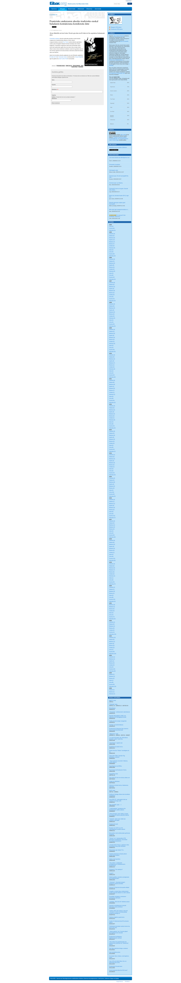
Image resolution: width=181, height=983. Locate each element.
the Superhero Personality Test (117, 73)
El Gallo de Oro (53, 57)
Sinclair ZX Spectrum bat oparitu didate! (119, 887)
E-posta (54, 84)
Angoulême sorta (113, 773)
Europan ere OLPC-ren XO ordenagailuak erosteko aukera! (117, 828)
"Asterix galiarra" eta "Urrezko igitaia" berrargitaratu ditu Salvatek (118, 932)
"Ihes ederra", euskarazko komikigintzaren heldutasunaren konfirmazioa (117, 864)
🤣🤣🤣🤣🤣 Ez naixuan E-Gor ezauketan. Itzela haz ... (117, 216)
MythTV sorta (112, 700)
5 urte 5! (111, 873)
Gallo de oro (69, 65)
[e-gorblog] (115, 20)
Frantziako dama (61, 65)
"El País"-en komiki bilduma (116, 724)
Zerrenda (98, 9)
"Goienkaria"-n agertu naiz (115, 743)
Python (117, 978)
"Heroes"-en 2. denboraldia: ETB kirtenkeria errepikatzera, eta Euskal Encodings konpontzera (118, 840)
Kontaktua (127, 981)
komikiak (81, 66)
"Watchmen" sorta (113, 733)
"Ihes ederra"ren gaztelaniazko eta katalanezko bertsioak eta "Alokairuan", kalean (119, 943)
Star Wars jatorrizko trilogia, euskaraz (118, 948)
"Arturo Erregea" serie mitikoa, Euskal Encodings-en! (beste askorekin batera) (119, 814)
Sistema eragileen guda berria (116, 917)
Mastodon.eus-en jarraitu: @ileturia (118, 147)
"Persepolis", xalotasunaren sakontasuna (119, 712)
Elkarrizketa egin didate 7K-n (116, 850)
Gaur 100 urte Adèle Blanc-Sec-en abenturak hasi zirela (117, 962)
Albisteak (81, 9)
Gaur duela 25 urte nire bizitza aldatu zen (119, 777)
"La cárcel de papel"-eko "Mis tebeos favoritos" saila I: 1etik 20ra (118, 738)
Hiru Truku (65, 42)
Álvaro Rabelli (78, 57)
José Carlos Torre (63, 58)
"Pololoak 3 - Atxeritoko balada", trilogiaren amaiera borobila (117, 883)
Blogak (62, 9)
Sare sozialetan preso (114, 952)
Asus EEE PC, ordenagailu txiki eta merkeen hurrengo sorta (118, 800)
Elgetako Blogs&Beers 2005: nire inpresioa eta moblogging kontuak (117, 716)
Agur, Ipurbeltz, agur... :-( (115, 804)
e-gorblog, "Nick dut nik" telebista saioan (119, 901)
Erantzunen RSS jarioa (117, 29)
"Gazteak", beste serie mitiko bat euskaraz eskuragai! (117, 819)
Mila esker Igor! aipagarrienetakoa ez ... (119, 209)
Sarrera (54, 9)
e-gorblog (53, 15)
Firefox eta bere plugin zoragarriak (117, 721)
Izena (53, 79)
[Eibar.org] (58, 4)
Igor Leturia (123, 134)
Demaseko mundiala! (114, 164)
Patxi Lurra (112, 60)
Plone (111, 978)
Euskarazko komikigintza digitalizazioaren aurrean (115, 937)
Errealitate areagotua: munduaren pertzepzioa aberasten (117, 897)
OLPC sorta (112, 790)
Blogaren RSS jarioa (116, 27)
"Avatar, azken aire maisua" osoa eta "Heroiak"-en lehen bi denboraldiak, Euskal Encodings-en (118, 912)
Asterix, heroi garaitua (114, 859)
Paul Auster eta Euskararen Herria (117, 770)
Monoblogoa (112, 708)
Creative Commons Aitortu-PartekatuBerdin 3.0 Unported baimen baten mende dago (118, 139)
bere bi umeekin (124, 41)
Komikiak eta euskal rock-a (116, 746)
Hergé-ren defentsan (114, 781)
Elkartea (89, 9)
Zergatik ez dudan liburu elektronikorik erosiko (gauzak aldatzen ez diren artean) (119, 892)
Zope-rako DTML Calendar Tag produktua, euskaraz (117, 756)
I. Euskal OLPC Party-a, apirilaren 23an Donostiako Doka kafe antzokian (119, 845)
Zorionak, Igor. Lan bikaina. (116, 183)
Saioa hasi (128, 0)
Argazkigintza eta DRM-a (115, 766)
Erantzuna (54, 89)
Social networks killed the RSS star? (118, 970)
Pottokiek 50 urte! (113, 824)
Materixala (71, 9)
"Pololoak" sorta (113, 704)
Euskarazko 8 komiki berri (115, 966)
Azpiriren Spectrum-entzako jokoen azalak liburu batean (118, 854)
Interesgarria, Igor (113, 170)
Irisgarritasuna (119, 981)
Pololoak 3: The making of (115, 869)
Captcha (54, 95)
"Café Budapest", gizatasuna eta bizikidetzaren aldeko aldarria (117, 809)
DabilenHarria (119, 60)
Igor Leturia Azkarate (119, 35)
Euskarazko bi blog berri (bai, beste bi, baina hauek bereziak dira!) (118, 729)
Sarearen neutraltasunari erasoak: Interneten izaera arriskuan (117, 906)
